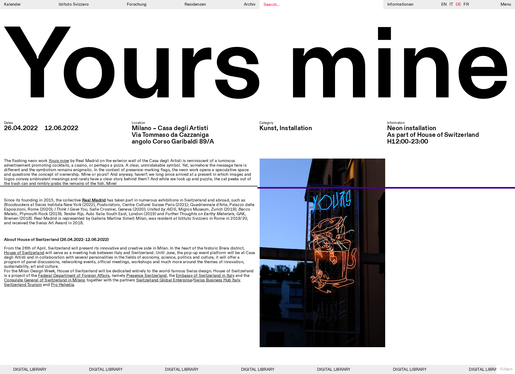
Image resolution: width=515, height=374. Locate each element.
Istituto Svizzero (74, 4)
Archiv (250, 4)
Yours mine (257, 68)
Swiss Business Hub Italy (217, 280)
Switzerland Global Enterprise (164, 280)
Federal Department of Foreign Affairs (73, 275)
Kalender (12, 4)
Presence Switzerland (146, 275)
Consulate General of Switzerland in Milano (45, 280)
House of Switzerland (24, 252)
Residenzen (195, 4)
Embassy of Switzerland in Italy (205, 275)
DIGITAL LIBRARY (25, 369)
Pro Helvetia (62, 284)
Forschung (136, 4)
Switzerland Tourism (23, 284)
